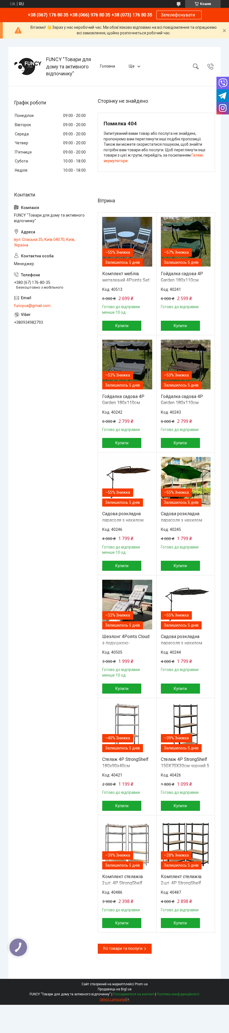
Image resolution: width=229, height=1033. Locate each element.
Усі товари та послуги (122, 948)
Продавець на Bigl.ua (115, 989)
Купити (121, 325)
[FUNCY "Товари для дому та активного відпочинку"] (28, 66)
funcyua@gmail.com (32, 305)
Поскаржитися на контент (133, 994)
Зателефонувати (179, 15)
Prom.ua (141, 984)
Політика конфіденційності (178, 994)
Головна (107, 66)
